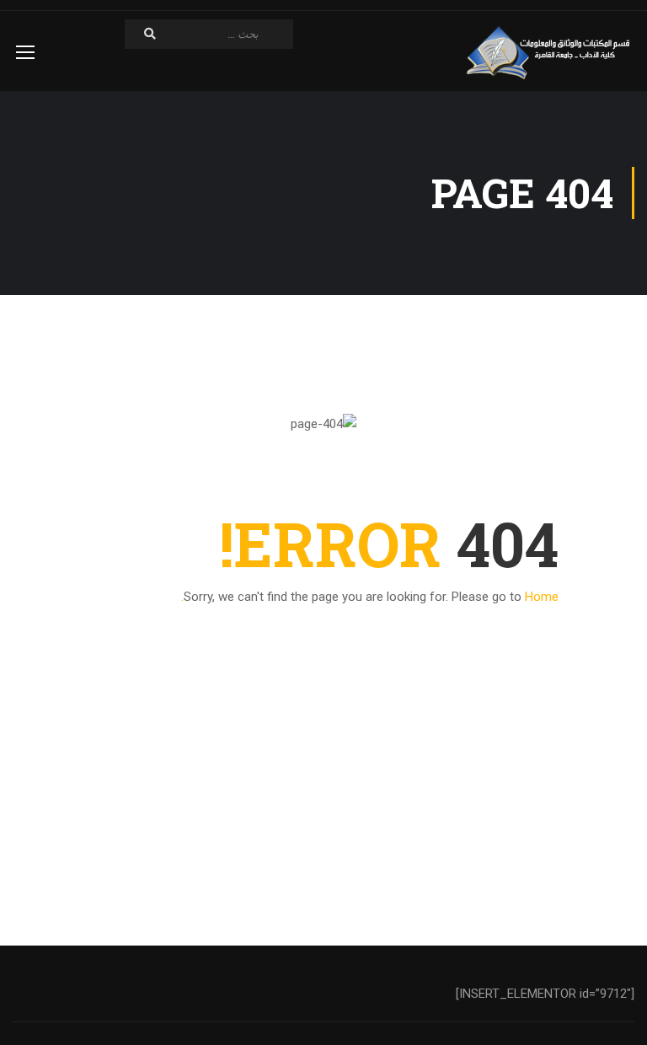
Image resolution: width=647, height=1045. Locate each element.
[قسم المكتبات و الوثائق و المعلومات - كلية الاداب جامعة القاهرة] (550, 53)
